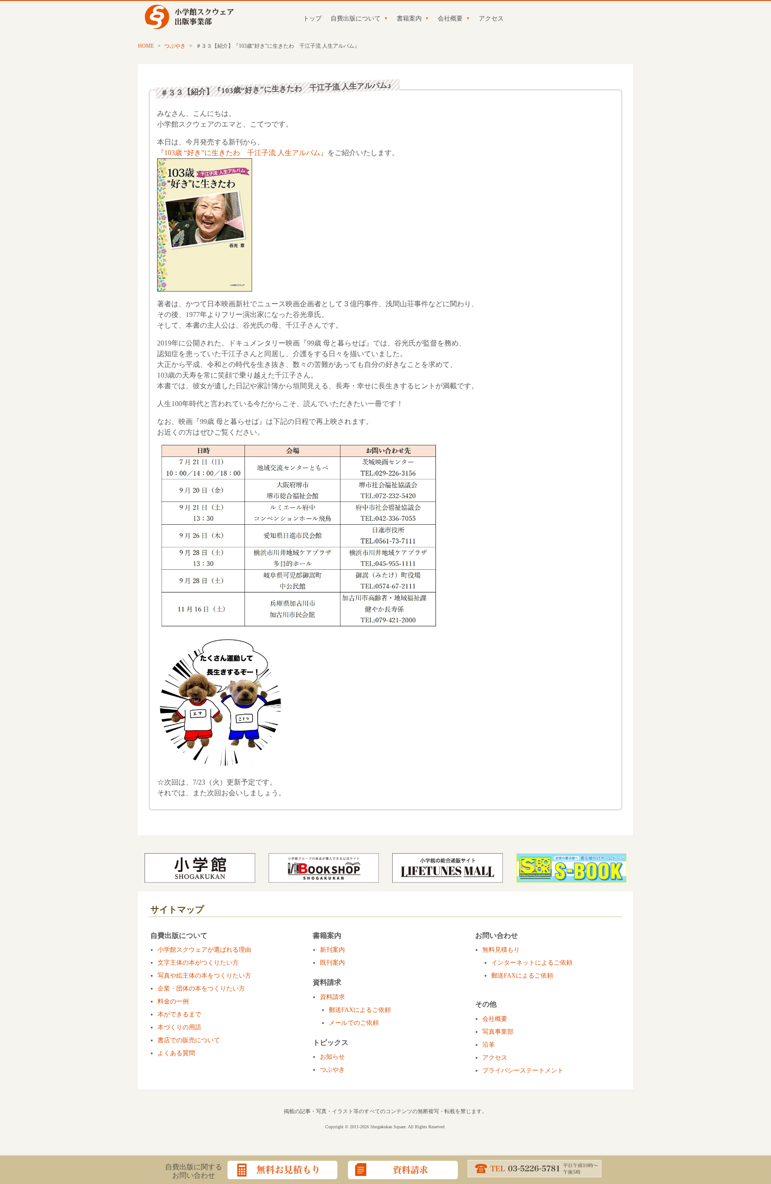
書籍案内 (409, 18)
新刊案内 (332, 949)
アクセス (491, 18)
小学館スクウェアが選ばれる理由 (204, 949)
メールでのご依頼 (354, 1023)
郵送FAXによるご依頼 (360, 1010)
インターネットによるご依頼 (531, 962)
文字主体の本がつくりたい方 (198, 962)
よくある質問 (176, 1053)
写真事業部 (498, 1031)
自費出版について (356, 18)
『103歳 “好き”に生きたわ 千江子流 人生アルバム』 (242, 152)
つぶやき (175, 46)
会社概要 (450, 18)
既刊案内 (332, 962)
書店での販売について (189, 1040)
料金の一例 (173, 1001)
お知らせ (332, 1056)
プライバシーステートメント (523, 1070)
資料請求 (332, 997)
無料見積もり (501, 949)
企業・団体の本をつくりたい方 (201, 988)
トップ (312, 18)
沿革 (488, 1044)
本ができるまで (179, 1014)
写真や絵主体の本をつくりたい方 (204, 975)
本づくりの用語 (179, 1027)
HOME (146, 46)
